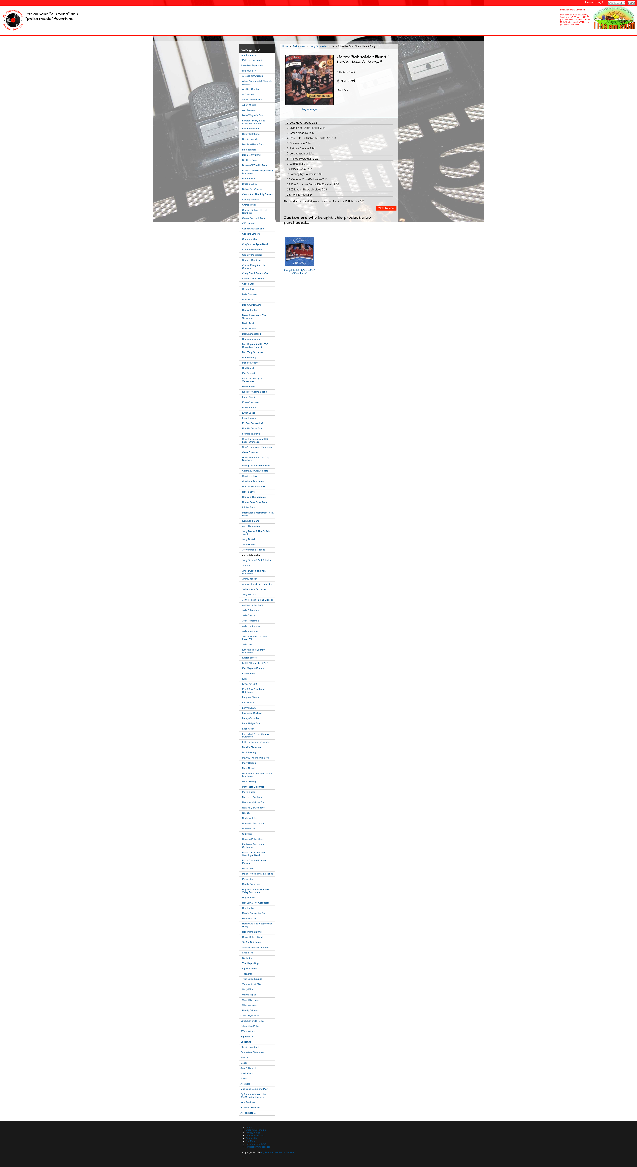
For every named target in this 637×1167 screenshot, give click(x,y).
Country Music (248, 55)
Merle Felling (249, 781)
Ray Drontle (248, 897)
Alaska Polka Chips (252, 99)
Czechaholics (249, 289)
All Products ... (248, 1113)
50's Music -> (247, 1031)
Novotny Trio (248, 828)
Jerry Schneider (318, 46)
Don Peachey (249, 357)
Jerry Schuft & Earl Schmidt (256, 560)
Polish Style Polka (250, 1026)
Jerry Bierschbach (251, 526)
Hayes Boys (248, 492)
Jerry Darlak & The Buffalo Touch (256, 532)
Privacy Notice (253, 1132)
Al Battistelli (248, 94)
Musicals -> (246, 1073)
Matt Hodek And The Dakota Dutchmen (257, 775)
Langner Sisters (250, 697)
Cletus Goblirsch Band (254, 218)
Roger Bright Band (252, 932)
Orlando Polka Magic (253, 839)
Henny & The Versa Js (254, 497)
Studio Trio (247, 952)
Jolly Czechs (248, 615)
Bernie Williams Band (253, 144)
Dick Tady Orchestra (252, 352)
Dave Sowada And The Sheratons (254, 316)
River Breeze (249, 918)
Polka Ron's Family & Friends (257, 874)
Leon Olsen (248, 729)
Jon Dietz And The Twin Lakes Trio (254, 638)
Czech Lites (248, 284)
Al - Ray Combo (250, 89)
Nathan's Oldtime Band (254, 802)
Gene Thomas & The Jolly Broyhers (256, 459)
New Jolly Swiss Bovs (253, 807)
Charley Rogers (250, 199)
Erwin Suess (248, 413)
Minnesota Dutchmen (253, 787)
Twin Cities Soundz (252, 979)
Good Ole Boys (250, 476)
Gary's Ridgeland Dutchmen (257, 447)
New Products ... (249, 1102)
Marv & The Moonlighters (255, 758)
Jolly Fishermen (250, 621)
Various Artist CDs (251, 984)
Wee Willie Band (250, 1000)
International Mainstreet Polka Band (258, 514)
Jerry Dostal (248, 539)
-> (248, 71)
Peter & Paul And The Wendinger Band (253, 854)
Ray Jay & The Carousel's (255, 903)
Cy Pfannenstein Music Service (277, 1152)
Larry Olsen (248, 702)
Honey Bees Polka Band (255, 502)
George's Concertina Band (256, 465)
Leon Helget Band (251, 723)
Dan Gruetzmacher (252, 305)
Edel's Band (248, 386)
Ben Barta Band (250, 128)
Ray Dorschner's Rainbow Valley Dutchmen (255, 891)
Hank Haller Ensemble (254, 486)
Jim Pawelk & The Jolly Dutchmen (254, 572)
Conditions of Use (255, 1135)
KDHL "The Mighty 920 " (255, 663)
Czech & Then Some (253, 278)
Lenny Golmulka (250, 718)
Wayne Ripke (249, 994)
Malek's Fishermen (252, 747)
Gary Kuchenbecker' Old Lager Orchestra (255, 440)
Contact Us (251, 1138)
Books (244, 1078)
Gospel (244, 1063)
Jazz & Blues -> (249, 1068)
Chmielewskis (249, 205)
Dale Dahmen (249, 294)
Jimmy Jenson (249, 579)
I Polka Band (248, 507)
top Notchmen (249, 968)
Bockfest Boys (249, 160)
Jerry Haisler (248, 544)
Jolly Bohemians (250, 610)
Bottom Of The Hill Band (255, 165)
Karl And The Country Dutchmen (253, 651)
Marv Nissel (248, 768)
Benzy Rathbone (251, 134)
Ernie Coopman (250, 402)
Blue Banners (249, 149)
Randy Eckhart (250, 1010)
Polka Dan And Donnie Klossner (254, 862)
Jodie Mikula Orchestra (254, 589)
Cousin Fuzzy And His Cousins (253, 266)
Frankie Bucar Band (252, 428)
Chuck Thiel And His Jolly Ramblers (255, 211)
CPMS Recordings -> (252, 60)
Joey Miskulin (249, 594)
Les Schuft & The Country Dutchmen (255, 735)
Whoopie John (249, 1005)
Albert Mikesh (249, 105)
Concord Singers (251, 234)
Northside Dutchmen (253, 823)
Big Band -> (247, 1036)
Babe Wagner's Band (253, 115)
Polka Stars (248, 879)
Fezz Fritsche (249, 418)
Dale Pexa (247, 299)
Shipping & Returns (256, 1130)
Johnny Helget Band (252, 605)
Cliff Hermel (248, 223)
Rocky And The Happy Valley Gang (257, 925)
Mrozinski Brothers (252, 797)
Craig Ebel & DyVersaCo (255, 273)
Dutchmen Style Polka (252, 1021)
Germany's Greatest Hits (255, 471)
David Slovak (249, 328)
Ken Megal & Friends (253, 668)
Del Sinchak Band (251, 334)
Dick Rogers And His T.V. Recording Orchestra (255, 345)
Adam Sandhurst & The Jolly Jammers (257, 82)
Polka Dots (247, 868)
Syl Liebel (247, 958)
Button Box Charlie (252, 189)
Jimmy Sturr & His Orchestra (257, 584)
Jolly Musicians (250, 631)
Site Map (250, 1141)
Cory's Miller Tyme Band (255, 244)
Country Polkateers (252, 255)
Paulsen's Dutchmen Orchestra (253, 845)
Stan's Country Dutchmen (255, 947)
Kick (244, 679)
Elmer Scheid (249, 397)
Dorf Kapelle (248, 368)
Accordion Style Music (252, 65)
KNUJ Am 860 (249, 684)
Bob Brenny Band (251, 155)
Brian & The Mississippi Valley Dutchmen (257, 172)
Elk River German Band (254, 392)
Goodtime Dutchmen (253, 481)
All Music (245, 1084)
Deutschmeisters (251, 339)
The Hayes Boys (250, 963)
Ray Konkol (248, 908)
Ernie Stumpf (249, 407)
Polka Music (299, 46)
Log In (600, 2)
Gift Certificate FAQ (256, 1144)
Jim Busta (247, 565)
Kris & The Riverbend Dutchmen (253, 690)
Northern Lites (249, 818)
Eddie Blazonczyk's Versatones (252, 380)
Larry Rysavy (249, 708)
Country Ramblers (251, 260)
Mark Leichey (249, 752)
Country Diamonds (252, 249)
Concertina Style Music (253, 1052)
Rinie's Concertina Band (254, 913)
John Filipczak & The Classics (257, 600)
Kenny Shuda (249, 673)
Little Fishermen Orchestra (256, 742)
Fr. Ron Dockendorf (252, 423)
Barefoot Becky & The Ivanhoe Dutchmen (253, 122)
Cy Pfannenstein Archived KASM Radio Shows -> (254, 1095)
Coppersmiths (249, 239)
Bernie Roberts (250, 139)
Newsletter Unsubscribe (258, 1147)
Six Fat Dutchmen (251, 942)
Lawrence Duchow (252, 713)
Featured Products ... (252, 1107)
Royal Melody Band (252, 937)
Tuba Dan (247, 974)
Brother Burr (248, 178)
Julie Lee (247, 644)
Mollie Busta (248, 792)
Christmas (246, 1042)
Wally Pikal (247, 989)
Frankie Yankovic (251, 434)
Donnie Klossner (250, 363)
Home (589, 2)
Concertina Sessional (253, 228)
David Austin (248, 323)
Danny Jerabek (250, 310)
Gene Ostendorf (250, 452)
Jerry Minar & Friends (253, 549)
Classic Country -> (250, 1047)
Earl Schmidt (248, 373)
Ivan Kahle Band (250, 521)
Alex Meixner (249, 110)
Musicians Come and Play (254, 1089)
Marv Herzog (249, 763)
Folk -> (244, 1057)
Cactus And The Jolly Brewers (258, 194)
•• (243, 1158)
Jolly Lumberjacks (251, 626)
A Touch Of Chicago (252, 76)
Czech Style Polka (250, 1015)
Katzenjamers (249, 657)
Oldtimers (247, 834)
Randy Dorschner (251, 884)
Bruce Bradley (249, 184)
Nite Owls (247, 813)
